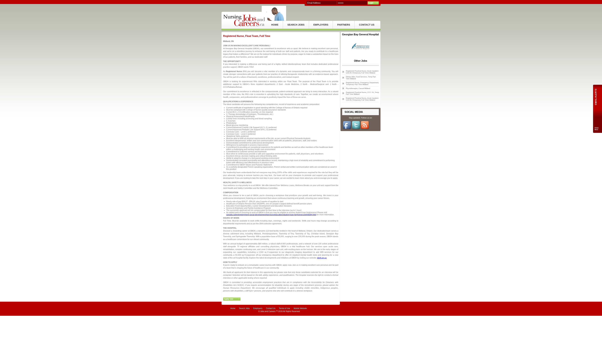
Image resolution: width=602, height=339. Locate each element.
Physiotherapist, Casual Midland (358, 88)
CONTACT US (366, 24)
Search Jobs (244, 308)
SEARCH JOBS (295, 24)
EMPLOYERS (320, 24)
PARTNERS (343, 24)
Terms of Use (284, 308)
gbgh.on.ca (322, 258)
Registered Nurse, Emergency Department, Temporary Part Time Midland (362, 83)
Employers (257, 308)
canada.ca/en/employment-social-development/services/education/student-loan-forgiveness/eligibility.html (271, 215)
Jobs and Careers (267, 311)
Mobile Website (300, 308)
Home (232, 308)
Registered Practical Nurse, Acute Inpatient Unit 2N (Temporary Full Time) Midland (362, 72)
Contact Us (270, 308)
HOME (274, 24)
